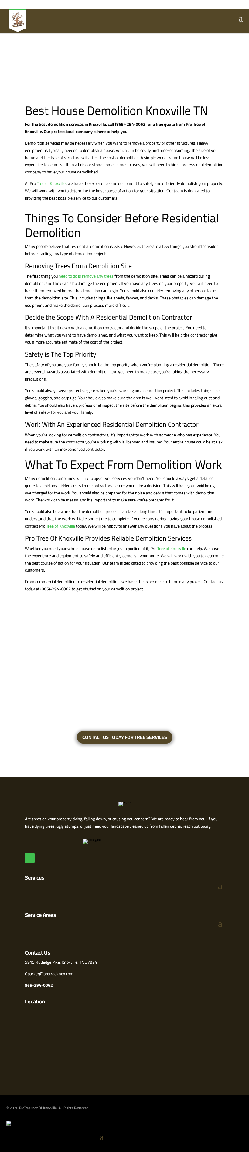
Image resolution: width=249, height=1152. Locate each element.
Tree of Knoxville (51, 183)
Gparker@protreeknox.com (49, 974)
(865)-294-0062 (129, 124)
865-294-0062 (39, 985)
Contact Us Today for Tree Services (124, 737)
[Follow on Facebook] (30, 858)
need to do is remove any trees (86, 276)
